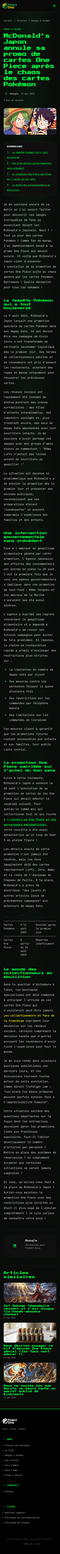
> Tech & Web (9, 1470)
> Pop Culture (10, 1460)
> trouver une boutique (16, 1445)
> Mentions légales (13, 1512)
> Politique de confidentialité (20, 1517)
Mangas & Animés (40, 20)
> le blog (8, 1450)
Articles (22, 20)
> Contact (8, 1491)
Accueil (8, 20)
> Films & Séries (12, 1475)
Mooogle (14, 93)
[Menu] (54, 5)
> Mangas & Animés (12, 1455)
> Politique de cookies (16, 1522)
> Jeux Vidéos (10, 1465)
